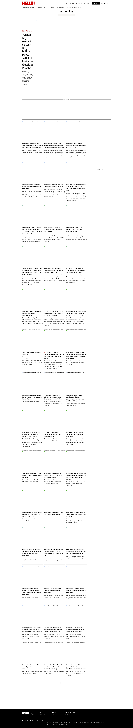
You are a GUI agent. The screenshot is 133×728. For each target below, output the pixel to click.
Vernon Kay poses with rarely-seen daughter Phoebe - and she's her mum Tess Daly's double (76, 551)
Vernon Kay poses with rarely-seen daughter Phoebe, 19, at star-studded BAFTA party (75, 630)
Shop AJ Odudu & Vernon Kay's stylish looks (31, 353)
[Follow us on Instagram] (22, 720)
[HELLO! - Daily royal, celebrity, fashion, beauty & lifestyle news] (104, 3)
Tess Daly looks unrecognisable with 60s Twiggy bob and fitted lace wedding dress (31, 514)
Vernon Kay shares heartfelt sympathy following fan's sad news (31, 667)
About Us (40, 712)
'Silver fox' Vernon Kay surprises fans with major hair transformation (32, 313)
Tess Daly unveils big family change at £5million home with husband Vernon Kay (53, 270)
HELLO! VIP (80, 7)
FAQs (52, 714)
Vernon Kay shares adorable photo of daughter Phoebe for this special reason (53, 475)
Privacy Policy (98, 720)
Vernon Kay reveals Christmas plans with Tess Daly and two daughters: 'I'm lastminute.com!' (76, 667)
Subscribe (95, 3)
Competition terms (65, 722)
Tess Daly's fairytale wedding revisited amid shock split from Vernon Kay (31, 186)
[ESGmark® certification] (32, 713)
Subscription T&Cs (69, 712)
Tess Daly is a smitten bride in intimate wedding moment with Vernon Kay (76, 590)
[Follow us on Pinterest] (37, 720)
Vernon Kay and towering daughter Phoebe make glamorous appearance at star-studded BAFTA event (75, 398)
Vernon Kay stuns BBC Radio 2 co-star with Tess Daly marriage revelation (76, 514)
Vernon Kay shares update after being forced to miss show (53, 513)
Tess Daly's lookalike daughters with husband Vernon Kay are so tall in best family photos (54, 355)
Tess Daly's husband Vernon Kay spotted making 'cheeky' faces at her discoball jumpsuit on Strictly (76, 476)
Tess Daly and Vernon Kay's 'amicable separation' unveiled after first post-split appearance (54, 145)
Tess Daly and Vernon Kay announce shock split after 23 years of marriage (75, 229)
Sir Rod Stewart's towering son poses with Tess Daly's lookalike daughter (32, 475)
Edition (79, 3)
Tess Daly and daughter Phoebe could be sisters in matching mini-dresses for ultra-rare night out (54, 552)
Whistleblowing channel (86, 720)
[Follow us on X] (27, 720)
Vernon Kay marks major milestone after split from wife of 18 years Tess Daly (76, 145)
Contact (53, 712)
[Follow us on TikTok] (30, 720)
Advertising (41, 714)
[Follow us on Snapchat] (35, 720)
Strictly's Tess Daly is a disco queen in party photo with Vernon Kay (52, 590)
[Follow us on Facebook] (25, 720)
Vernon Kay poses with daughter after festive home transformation (52, 434)
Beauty (52, 7)
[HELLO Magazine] (28, 3)
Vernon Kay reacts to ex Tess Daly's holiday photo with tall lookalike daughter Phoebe (27, 51)
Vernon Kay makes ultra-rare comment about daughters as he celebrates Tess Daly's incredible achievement (76, 355)
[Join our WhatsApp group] (42, 720)
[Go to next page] (60, 683)
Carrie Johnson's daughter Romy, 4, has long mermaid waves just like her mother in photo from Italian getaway (32, 271)
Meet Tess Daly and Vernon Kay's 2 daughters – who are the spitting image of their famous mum (76, 187)
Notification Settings (53, 722)
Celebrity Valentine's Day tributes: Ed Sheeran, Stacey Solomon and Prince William (53, 397)
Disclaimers (50, 720)
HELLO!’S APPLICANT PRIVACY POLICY (94, 722)
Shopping (69, 7)
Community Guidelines (71, 720)
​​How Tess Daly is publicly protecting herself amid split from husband (53, 229)
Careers (49, 724)
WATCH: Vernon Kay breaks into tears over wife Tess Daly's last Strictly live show (53, 313)
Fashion (39, 7)
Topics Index (68, 714)
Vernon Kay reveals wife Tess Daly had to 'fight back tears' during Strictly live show (31, 434)
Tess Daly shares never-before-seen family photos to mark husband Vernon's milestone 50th (32, 630)
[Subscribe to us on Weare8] (40, 720)
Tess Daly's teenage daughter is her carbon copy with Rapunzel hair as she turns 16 (31, 397)
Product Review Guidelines (60, 724)
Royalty (32, 7)
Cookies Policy (59, 720)
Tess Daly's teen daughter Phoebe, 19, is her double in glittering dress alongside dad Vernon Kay (31, 591)
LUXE (75, 7)
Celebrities (25, 7)
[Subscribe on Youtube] (32, 720)
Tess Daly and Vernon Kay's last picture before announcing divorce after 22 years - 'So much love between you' (32, 230)
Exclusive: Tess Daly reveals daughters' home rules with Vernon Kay (74, 434)
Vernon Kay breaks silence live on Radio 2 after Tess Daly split (53, 185)
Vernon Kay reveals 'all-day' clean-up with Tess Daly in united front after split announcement (32, 145)
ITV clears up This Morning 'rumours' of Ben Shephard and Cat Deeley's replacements (75, 270)
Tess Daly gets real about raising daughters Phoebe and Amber (76, 312)
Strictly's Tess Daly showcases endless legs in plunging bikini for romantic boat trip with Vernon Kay (31, 552)
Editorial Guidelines (78, 722)
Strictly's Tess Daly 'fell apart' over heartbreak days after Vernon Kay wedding (53, 667)
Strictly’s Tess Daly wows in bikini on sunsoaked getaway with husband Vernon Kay (53, 630)
